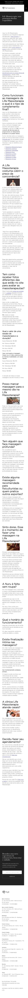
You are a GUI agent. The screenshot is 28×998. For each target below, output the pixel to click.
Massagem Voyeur (10, 158)
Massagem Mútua (10, 155)
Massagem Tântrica (11, 148)
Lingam (4, 119)
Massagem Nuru (10, 152)
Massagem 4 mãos (10, 157)
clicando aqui (6, 139)
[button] (26, 8)
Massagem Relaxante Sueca (13, 147)
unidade (8, 292)
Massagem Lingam (10, 153)
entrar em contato (18, 291)
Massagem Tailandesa (11, 150)
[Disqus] (13, 820)
